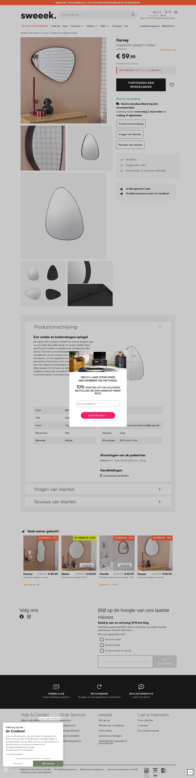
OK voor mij (48, 763)
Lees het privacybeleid (14, 754)
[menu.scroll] (190, 772)
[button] (6, 768)
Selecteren (18, 763)
